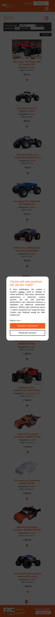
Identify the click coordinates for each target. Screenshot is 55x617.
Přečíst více (15, 321)
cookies (21, 292)
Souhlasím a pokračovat (28, 326)
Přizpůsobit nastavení (27, 333)
